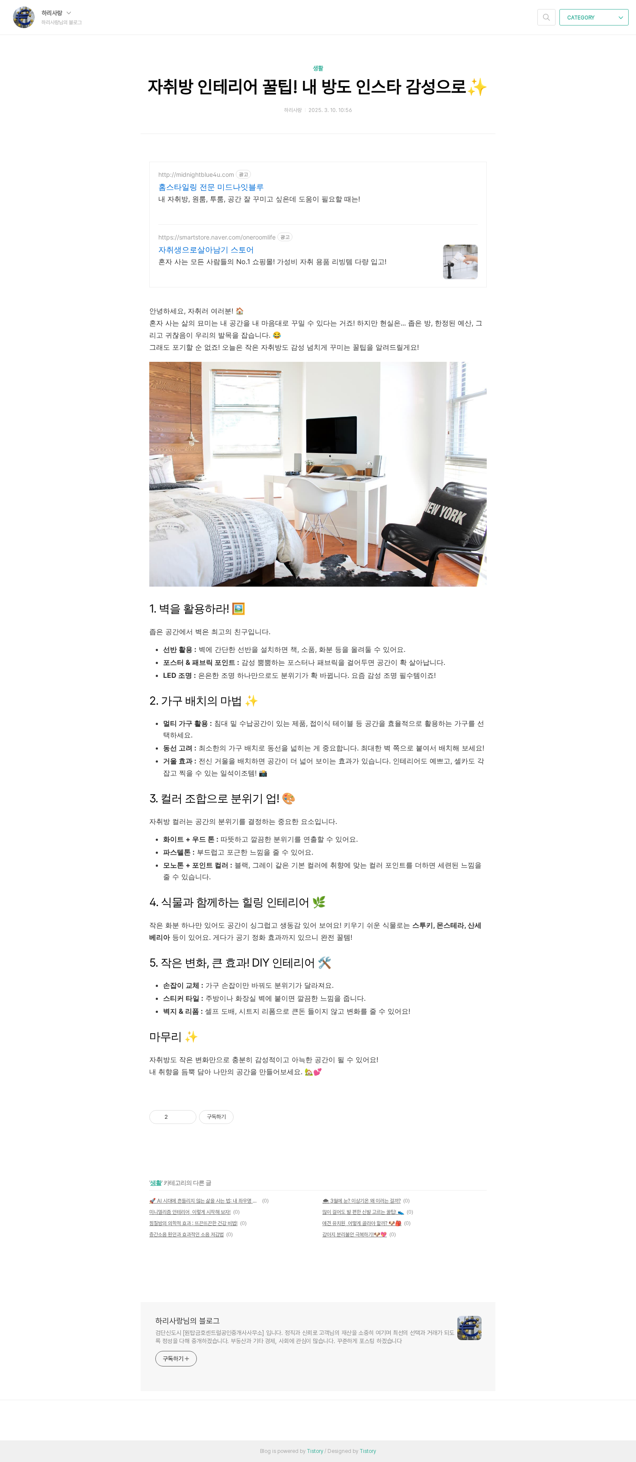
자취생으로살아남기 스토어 (206, 249)
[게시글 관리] (186, 1117)
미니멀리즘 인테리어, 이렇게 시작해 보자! (190, 1212)
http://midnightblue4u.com (196, 174)
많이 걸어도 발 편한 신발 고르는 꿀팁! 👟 (363, 1212)
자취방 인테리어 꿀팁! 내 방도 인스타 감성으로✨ (318, 87)
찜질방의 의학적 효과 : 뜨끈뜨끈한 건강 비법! (193, 1223)
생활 (318, 68)
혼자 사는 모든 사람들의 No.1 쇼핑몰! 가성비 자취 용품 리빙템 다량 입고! (272, 261)
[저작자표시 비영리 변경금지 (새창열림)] (245, 1117)
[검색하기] (546, 17)
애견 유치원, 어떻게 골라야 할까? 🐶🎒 (362, 1223)
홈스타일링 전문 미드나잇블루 (211, 187)
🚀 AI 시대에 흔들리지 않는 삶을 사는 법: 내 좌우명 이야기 (204, 1201)
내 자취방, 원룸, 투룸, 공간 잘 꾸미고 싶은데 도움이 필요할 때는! (259, 199)
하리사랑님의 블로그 (187, 1320)
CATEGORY (581, 18)
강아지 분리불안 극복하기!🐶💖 (354, 1235)
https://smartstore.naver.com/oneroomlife (217, 237)
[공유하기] (175, 1117)
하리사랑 (53, 13)
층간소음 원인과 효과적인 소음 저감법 (186, 1235)
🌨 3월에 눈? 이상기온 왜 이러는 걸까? (361, 1201)
